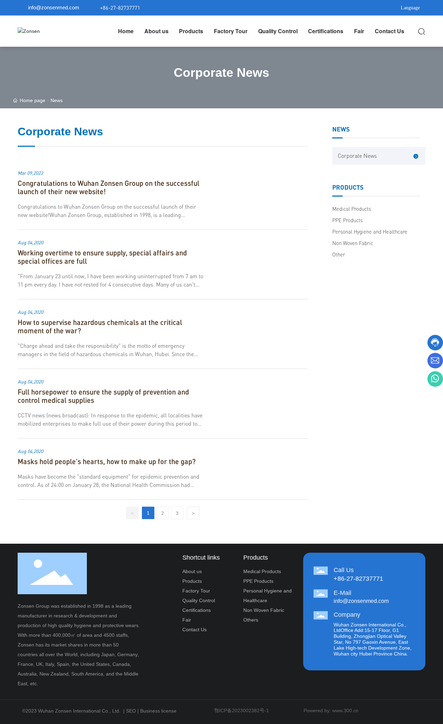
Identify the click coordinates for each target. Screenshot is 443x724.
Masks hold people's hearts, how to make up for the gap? (107, 461)
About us (192, 571)
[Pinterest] (374, 7)
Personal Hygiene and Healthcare (369, 231)
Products (192, 581)
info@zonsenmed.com (53, 7)
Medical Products (351, 209)
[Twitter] (353, 7)
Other (338, 254)
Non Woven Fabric (352, 243)
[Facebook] (332, 7)
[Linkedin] (343, 7)
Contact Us (194, 629)
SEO (131, 711)
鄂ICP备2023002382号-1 (241, 710)
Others (250, 620)
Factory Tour (196, 591)
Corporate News (357, 155)
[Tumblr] (363, 7)
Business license (158, 711)
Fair (186, 620)
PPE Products (347, 220)
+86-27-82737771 (120, 7)
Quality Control (198, 600)
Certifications (196, 610)
